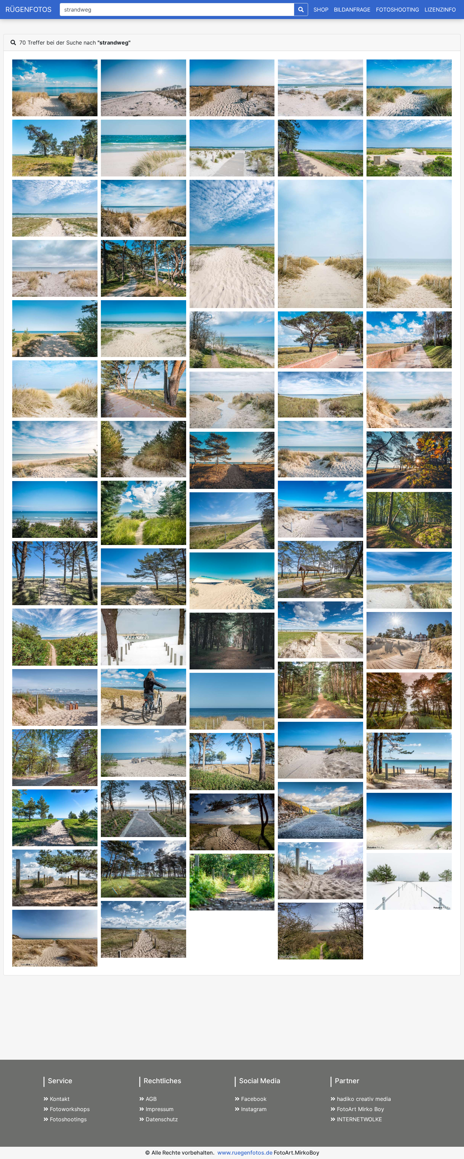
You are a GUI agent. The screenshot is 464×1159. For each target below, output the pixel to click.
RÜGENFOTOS (28, 9)
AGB (151, 1098)
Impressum (160, 1109)
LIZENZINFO (440, 9)
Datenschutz (162, 1119)
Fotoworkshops (70, 1109)
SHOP (321, 9)
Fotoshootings (68, 1119)
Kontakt (60, 1098)
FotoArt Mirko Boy (360, 1109)
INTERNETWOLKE (359, 1119)
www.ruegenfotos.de (244, 1152)
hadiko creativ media (364, 1098)
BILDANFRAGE (352, 9)
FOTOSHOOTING (397, 9)
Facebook (254, 1098)
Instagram (254, 1109)
